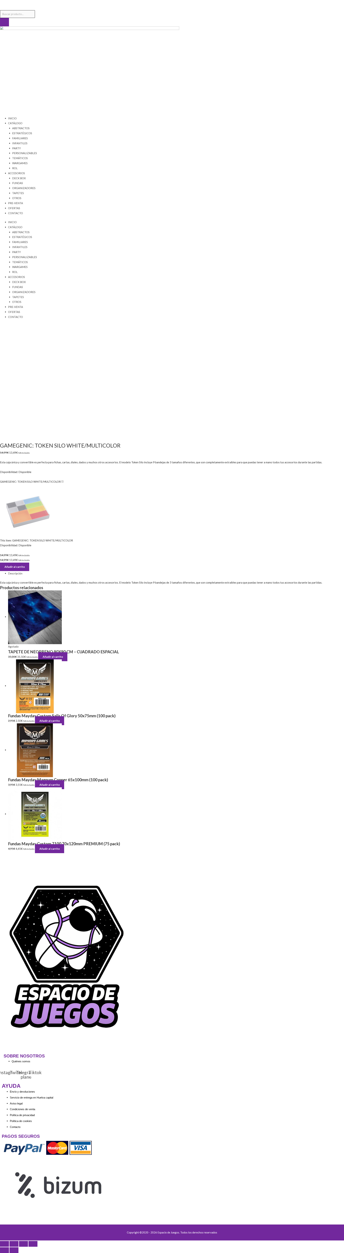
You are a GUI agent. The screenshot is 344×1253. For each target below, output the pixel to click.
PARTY (16, 148)
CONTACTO (15, 213)
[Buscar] (4, 22)
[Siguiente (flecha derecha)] (13, 1250)
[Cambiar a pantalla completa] (13, 1244)
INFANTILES (19, 143)
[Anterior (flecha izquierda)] (4, 1250)
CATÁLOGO (15, 123)
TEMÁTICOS (20, 158)
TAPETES (18, 193)
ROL (15, 168)
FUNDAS (17, 183)
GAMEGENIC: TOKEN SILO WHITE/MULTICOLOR (30, 481)
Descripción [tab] (15, 573)
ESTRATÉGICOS (22, 133)
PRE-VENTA (15, 203)
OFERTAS (14, 208)
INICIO (12, 118)
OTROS (16, 198)
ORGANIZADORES (23, 188)
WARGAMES (20, 163)
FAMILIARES (20, 138)
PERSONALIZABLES (24, 153)
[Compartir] (23, 1244)
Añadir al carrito (14, 566)
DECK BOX (19, 178)
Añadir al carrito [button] (49, 720)
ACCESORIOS (16, 173)
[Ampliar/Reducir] (4, 1244)
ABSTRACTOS (21, 128)
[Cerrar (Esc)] (32, 1244)
